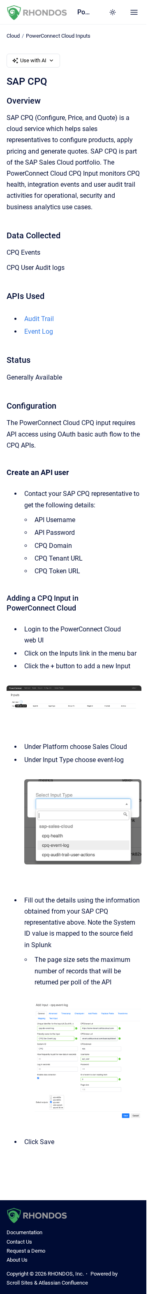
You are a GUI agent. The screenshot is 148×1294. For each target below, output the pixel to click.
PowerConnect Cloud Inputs (58, 36)
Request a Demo (26, 1251)
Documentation (24, 1232)
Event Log (38, 331)
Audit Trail (39, 319)
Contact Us (19, 1242)
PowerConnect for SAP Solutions (84, 12)
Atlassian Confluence (63, 1283)
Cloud (13, 36)
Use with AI (33, 60)
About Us (17, 1260)
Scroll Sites (20, 1283)
